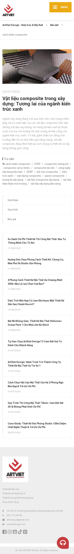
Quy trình (13, 209)
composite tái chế (44, 168)
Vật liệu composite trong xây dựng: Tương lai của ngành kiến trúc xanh (36, 104)
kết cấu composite (47, 171)
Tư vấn (9, 159)
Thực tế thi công (10, 502)
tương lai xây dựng (12, 179)
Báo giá (12, 219)
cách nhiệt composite (18, 164)
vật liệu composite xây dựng (43, 179)
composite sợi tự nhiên (16, 168)
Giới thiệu (13, 200)
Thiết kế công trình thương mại (17, 497)
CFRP (37, 164)
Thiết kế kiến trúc (11, 489)
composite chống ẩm (56, 164)
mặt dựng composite (29, 175)
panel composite (54, 175)
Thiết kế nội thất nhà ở (13, 493)
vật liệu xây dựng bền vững (46, 183)
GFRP (30, 171)
